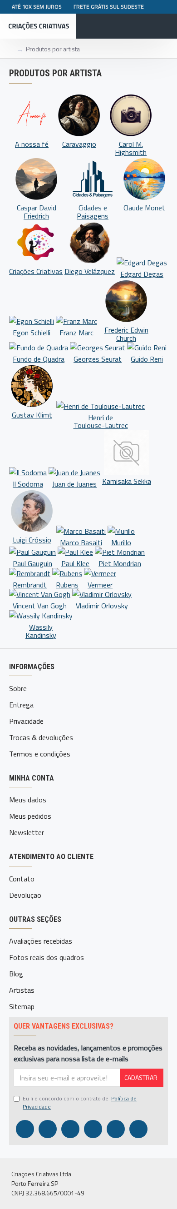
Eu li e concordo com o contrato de (80, 1103)
